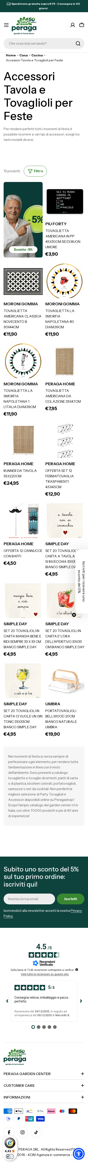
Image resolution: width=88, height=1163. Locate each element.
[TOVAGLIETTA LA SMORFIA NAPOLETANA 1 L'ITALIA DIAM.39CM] (23, 361)
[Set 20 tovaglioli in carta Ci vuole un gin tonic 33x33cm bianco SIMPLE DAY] (23, 681)
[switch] (10, 1156)
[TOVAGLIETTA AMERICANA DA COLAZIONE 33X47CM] (64, 361)
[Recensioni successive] (81, 1001)
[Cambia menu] (6, 25)
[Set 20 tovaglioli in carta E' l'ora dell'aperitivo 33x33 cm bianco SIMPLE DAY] (64, 601)
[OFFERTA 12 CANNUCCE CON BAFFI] (23, 521)
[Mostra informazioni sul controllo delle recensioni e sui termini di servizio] (77, 969)
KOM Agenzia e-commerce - (50, 1155)
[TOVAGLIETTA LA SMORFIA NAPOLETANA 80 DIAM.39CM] (64, 281)
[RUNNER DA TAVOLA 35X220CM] (23, 441)
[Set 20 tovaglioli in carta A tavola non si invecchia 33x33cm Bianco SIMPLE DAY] (64, 521)
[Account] (72, 25)
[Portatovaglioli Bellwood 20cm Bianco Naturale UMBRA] (64, 681)
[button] (78, 1153)
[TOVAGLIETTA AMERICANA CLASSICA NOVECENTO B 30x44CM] (23, 281)
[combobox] (44, 43)
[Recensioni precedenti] (7, 1001)
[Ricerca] (78, 43)
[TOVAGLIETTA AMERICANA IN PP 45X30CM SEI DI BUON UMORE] (64, 201)
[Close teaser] (74, 615)
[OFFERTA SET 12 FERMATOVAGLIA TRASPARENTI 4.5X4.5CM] (64, 441)
